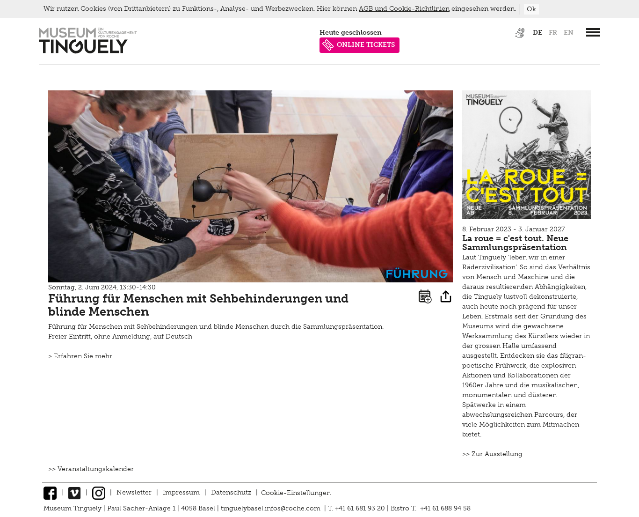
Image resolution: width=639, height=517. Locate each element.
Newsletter (134, 492)
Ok (531, 9)
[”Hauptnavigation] (593, 32)
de (537, 33)
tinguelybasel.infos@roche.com (271, 508)
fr (553, 33)
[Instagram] (98, 492)
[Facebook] (50, 492)
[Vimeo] (74, 492)
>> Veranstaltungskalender (91, 469)
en (569, 33)
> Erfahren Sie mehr (80, 356)
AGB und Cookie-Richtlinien (404, 9)
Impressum (181, 492)
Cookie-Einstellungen (296, 492)
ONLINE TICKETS (366, 45)
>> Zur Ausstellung (492, 454)
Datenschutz (231, 492)
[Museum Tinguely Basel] (88, 51)
